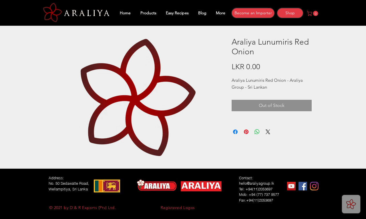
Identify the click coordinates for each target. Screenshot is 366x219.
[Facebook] (303, 186)
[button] (313, 13)
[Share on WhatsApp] (257, 131)
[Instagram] (314, 186)
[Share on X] (267, 131)
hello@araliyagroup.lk (256, 183)
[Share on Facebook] (235, 131)
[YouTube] (291, 186)
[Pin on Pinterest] (246, 131)
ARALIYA (86, 13)
